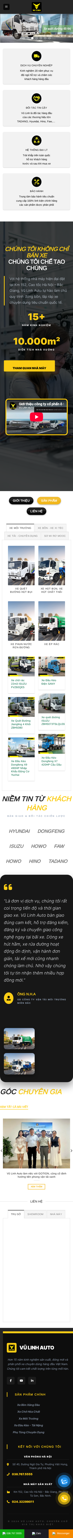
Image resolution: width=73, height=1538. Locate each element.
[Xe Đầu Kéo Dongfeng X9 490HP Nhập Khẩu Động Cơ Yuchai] (21, 747)
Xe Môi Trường (28, 1418)
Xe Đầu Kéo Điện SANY (48, 682)
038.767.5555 (14, 1533)
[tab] (20, 528)
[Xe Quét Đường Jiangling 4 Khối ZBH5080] (21, 707)
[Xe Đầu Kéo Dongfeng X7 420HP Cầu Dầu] (51, 744)
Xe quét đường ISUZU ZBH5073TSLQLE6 (53, 720)
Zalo (38, 1533)
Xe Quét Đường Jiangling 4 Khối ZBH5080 (21, 724)
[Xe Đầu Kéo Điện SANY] (51, 666)
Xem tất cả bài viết (14, 1106)
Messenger (62, 1533)
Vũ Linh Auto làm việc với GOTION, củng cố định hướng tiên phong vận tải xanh (36, 1175)
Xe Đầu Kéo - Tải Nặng (28, 1425)
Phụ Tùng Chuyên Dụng (28, 1432)
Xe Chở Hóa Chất (28, 1411)
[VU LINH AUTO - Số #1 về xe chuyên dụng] (36, 7)
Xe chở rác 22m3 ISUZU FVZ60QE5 (19, 683)
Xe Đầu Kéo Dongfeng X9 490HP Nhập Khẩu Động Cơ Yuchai (20, 768)
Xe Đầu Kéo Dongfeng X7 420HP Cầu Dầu (51, 761)
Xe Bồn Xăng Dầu (28, 1404)
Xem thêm (36, 1186)
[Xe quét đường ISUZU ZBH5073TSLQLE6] (51, 703)
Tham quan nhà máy (29, 368)
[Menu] (6, 7)
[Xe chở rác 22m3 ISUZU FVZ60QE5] (21, 666)
